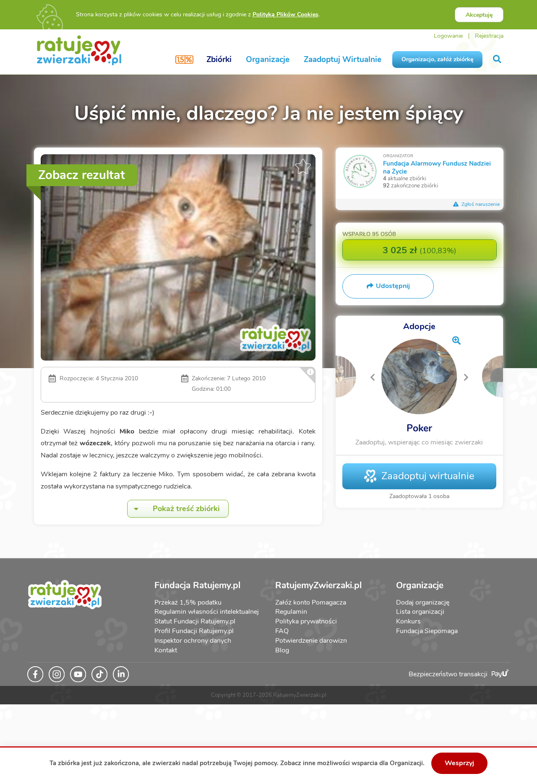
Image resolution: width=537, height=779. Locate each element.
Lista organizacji (420, 611)
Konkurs (408, 621)
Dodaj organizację (422, 602)
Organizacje (267, 59)
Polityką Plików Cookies (285, 14)
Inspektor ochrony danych (192, 640)
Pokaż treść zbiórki (186, 509)
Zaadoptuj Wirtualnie (342, 59)
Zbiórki (219, 59)
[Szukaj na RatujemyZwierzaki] (498, 59)
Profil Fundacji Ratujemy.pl (194, 631)
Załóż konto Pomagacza (310, 602)
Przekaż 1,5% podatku (188, 602)
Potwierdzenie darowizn (311, 640)
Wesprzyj (459, 763)
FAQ (282, 631)
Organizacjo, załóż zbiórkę (437, 59)
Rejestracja (489, 36)
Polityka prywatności (306, 621)
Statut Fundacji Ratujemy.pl (194, 621)
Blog (282, 650)
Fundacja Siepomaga (427, 631)
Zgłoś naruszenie (480, 204)
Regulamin (291, 611)
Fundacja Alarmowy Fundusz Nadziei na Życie (437, 167)
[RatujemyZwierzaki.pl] (79, 50)
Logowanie (448, 36)
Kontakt (165, 650)
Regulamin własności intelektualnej (206, 611)
